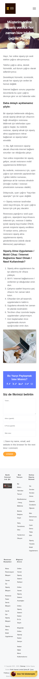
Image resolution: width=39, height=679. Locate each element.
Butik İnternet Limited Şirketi (18, 669)
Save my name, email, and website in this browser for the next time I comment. (19, 444)
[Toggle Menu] (34, 8)
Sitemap (22, 666)
